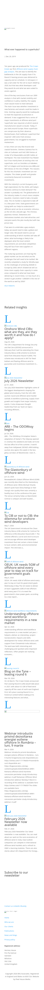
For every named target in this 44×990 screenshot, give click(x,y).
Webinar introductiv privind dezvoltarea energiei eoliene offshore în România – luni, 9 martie (20, 739)
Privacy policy (9, 939)
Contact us (8, 906)
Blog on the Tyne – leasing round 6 (17, 672)
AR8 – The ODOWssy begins (18, 428)
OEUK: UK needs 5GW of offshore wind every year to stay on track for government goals (21, 569)
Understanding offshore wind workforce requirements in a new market (21, 618)
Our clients (8, 926)
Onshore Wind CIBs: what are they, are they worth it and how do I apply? (20, 333)
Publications (9, 931)
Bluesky (23, 906)
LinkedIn (16, 906)
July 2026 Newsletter (19, 381)
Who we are (9, 922)
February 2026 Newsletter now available (15, 822)
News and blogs (10, 935)
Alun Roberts (9, 286)
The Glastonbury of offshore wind (18, 471)
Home (6, 918)
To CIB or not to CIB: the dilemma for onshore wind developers (21, 519)
